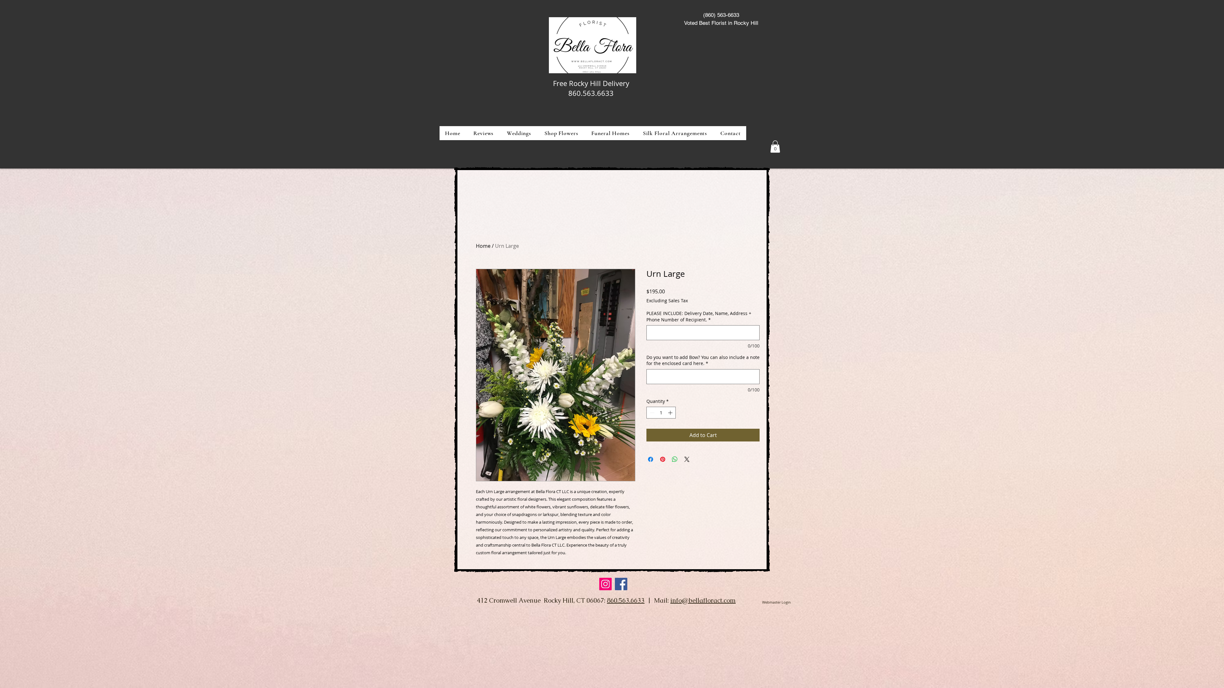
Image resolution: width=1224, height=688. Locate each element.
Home (483, 245)
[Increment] (671, 412)
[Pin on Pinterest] (663, 459)
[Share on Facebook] (650, 459)
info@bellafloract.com (703, 600)
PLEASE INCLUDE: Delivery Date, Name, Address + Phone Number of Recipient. (698, 316)
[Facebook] (621, 584)
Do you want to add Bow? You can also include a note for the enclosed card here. (703, 360)
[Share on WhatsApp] (675, 459)
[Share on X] (687, 459)
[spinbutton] (661, 412)
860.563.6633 (626, 600)
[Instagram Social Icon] (605, 584)
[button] (561, 133)
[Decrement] (651, 412)
